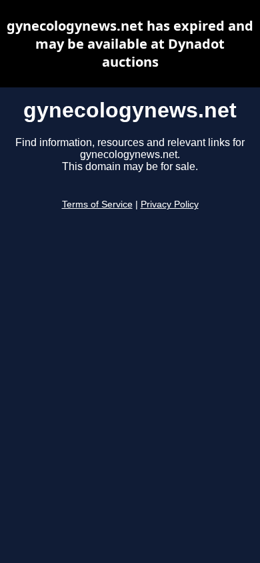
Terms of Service (97, 204)
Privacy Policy (170, 204)
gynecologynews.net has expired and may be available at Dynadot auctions (130, 44)
